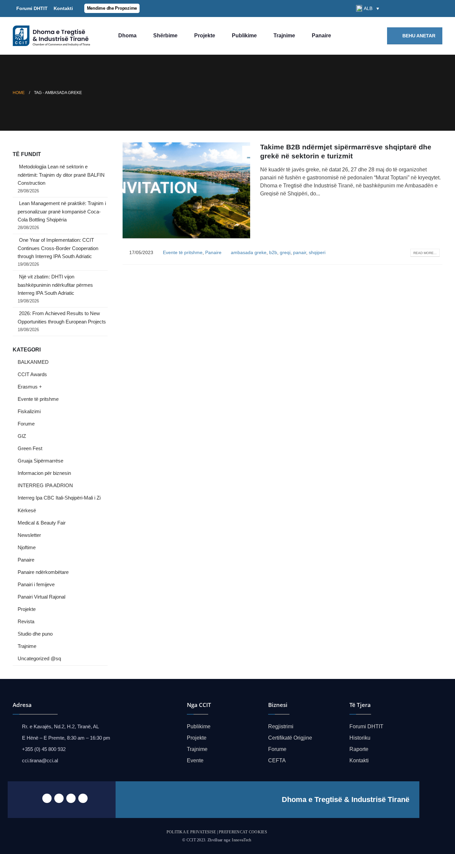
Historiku (359, 738)
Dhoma (127, 35)
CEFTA (277, 760)
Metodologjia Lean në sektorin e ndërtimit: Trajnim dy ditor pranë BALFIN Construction (61, 175)
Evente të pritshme (183, 252)
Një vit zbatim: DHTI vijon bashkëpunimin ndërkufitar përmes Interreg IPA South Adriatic (55, 285)
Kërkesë (27, 510)
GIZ (22, 436)
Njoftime (27, 547)
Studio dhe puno (35, 634)
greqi (285, 252)
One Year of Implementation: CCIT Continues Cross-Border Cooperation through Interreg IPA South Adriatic (58, 248)
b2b (273, 252)
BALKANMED (33, 362)
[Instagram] (437, 8)
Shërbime (165, 35)
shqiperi (317, 252)
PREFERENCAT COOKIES (243, 832)
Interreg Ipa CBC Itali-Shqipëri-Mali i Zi (59, 498)
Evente (195, 760)
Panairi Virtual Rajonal (41, 597)
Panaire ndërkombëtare (43, 572)
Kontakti (62, 8)
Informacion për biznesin (44, 473)
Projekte (204, 35)
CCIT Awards (32, 374)
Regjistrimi (280, 726)
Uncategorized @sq (39, 658)
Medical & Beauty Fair (42, 523)
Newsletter (29, 535)
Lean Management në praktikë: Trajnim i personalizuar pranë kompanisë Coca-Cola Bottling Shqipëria (62, 211)
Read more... (425, 253)
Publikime (244, 35)
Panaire (321, 35)
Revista (26, 621)
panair (299, 252)
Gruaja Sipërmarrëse (40, 461)
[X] (414, 8)
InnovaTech (241, 840)
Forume (26, 423)
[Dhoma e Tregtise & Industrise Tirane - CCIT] (53, 36)
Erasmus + (30, 386)
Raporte (358, 749)
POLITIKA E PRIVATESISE (191, 832)
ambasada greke (248, 252)
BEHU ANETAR (418, 35)
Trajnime (284, 35)
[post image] (186, 190)
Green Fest (30, 448)
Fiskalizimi (29, 411)
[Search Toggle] (390, 9)
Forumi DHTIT (32, 8)
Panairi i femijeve (36, 584)
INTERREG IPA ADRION (45, 485)
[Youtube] (426, 8)
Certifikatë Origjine (290, 738)
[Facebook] (403, 8)
